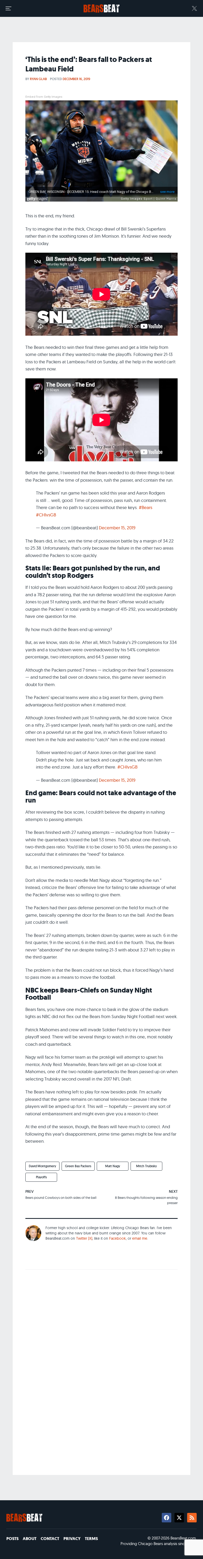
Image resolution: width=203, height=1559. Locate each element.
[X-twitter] (179, 1517)
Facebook (117, 1238)
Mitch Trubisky (146, 1166)
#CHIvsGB (46, 514)
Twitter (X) (84, 1238)
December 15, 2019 (117, 527)
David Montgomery (42, 1166)
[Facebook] (166, 1517)
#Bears (145, 507)
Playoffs (41, 1177)
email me (139, 1238)
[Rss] (192, 1517)
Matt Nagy (112, 1166)
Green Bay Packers (78, 1166)
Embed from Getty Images (43, 97)
